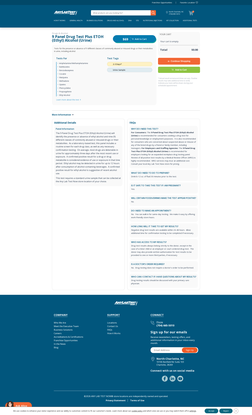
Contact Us (112, 326)
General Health (76, 20)
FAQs (109, 329)
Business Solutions (95, 20)
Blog (56, 347)
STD (137, 20)
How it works (59, 20)
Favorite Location (187, 2)
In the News (60, 344)
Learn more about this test (67, 99)
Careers (58, 333)
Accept (211, 411)
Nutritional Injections (152, 20)
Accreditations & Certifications (68, 336)
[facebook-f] (165, 379)
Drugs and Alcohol (115, 20)
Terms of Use (137, 400)
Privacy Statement (116, 400)
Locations (112, 322)
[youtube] (180, 379)
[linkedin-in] (172, 379)
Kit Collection (172, 20)
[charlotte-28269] (65, 12)
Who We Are (60, 322)
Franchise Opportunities (162, 2)
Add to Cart (181, 70)
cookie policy (137, 411)
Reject (226, 411)
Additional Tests (190, 20)
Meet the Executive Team (66, 326)
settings (192, 411)
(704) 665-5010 (174, 14)
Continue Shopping (180, 61)
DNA (130, 20)
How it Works (113, 333)
